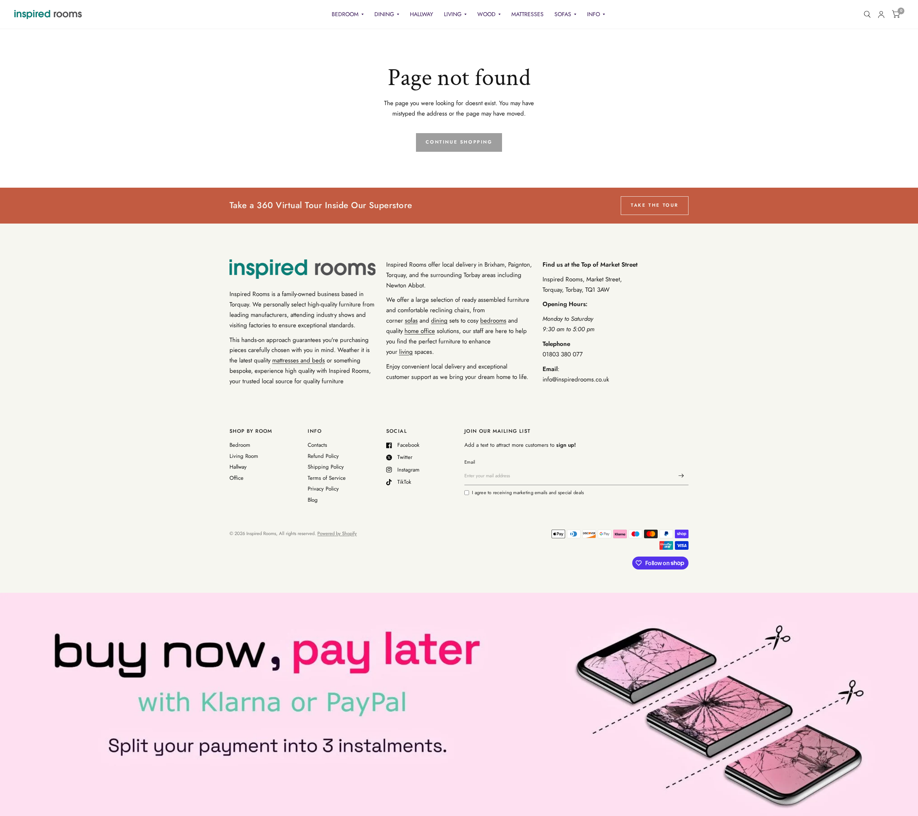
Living (453, 14)
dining (439, 320)
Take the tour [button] (654, 205)
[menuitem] (347, 14)
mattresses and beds (298, 360)
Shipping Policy (326, 467)
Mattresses (527, 14)
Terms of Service (327, 478)
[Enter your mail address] (681, 475)
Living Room (244, 456)
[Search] (867, 14)
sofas (411, 320)
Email (469, 462)
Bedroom (345, 14)
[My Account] (881, 14)
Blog (313, 500)
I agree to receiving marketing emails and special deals (528, 492)
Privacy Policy (323, 489)
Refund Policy (323, 456)
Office (236, 478)
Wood (486, 14)
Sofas (562, 14)
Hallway (421, 14)
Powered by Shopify (337, 533)
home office (419, 331)
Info (593, 14)
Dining (384, 14)
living (406, 351)
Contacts (317, 445)
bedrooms (493, 320)
